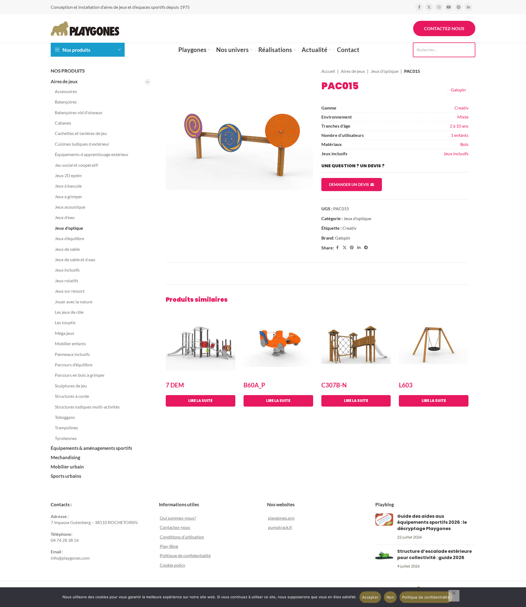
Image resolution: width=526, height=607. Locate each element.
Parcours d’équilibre (73, 364)
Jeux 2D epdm (68, 175)
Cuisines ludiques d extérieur (82, 143)
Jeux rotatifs (66, 280)
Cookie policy (172, 565)
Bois (464, 144)
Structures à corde (72, 396)
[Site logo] (85, 27)
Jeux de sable (67, 249)
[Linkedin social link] (468, 7)
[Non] (453, 596)
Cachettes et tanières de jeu (81, 133)
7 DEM (175, 385)
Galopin (458, 89)
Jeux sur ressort (70, 291)
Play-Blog (169, 546)
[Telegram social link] (366, 247)
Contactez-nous (444, 28)
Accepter (370, 597)
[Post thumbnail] (384, 526)
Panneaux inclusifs (72, 354)
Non (390, 597)
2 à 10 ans (459, 125)
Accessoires (66, 91)
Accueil (328, 71)
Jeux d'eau (65, 217)
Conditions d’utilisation (182, 536)
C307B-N (334, 385)
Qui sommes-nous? (178, 517)
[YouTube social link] (449, 7)
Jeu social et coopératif (76, 165)
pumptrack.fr (280, 527)
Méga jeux (64, 333)
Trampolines (66, 427)
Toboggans (65, 417)
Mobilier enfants (70, 343)
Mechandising (65, 457)
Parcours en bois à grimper (80, 375)
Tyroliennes (66, 438)
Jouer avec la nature (73, 301)
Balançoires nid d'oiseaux (78, 112)
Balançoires (66, 101)
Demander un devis (349, 184)
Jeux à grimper (68, 196)
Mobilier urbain (67, 467)
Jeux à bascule (68, 185)
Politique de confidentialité (185, 555)
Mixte (462, 116)
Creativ (461, 107)
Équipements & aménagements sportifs (91, 448)
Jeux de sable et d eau (75, 259)
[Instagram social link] (439, 7)
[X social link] (429, 7)
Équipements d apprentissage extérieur (91, 154)
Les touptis (65, 322)
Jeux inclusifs (67, 269)
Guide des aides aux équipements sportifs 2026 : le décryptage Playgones (432, 522)
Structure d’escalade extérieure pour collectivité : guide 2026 (434, 554)
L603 (406, 385)
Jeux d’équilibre (69, 238)
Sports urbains (66, 476)
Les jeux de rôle (69, 312)
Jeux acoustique (70, 206)
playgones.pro (281, 517)
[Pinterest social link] (458, 7)
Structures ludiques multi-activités (87, 406)
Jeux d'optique (69, 228)
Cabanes (63, 122)
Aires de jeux (64, 81)
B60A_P (254, 385)
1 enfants (459, 135)
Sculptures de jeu (71, 385)
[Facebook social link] (419, 7)
